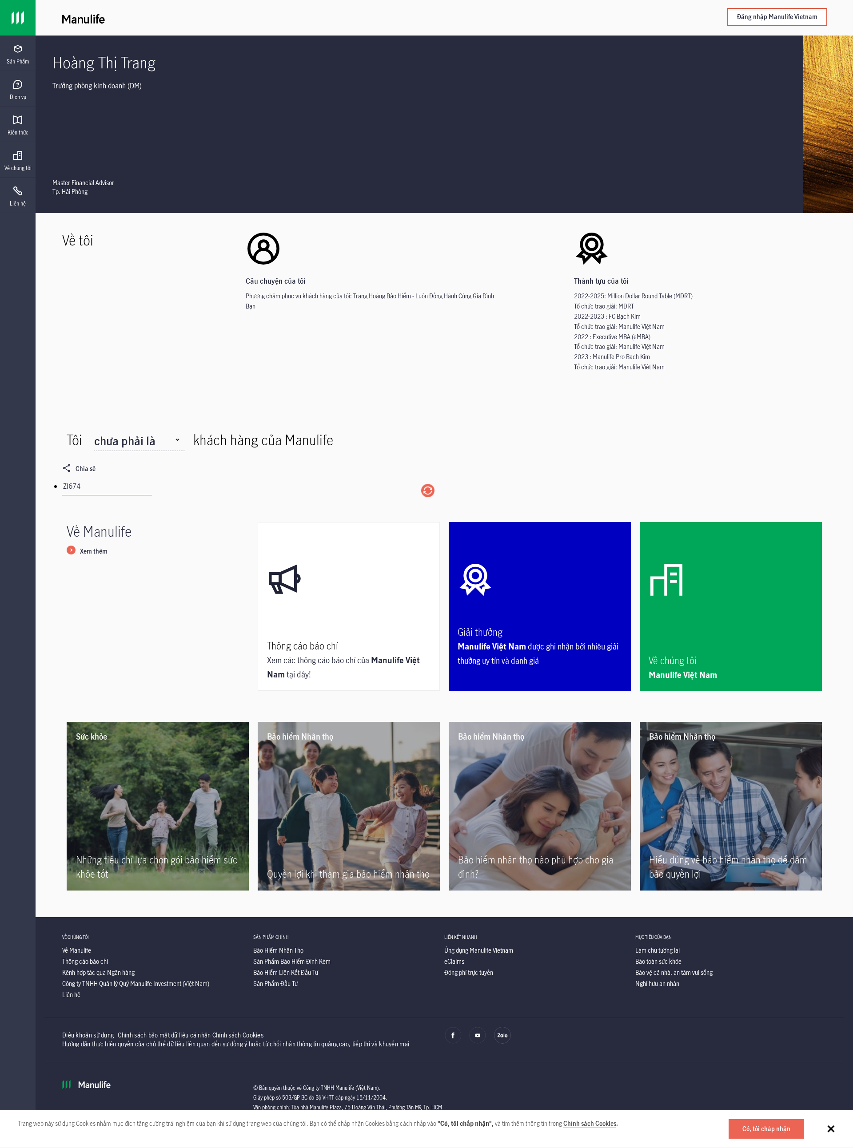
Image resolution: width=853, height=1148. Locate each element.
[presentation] (18, 53)
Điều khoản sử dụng (88, 1035)
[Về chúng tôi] (731, 606)
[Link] (18, 18)
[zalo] (502, 1041)
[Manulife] (253, 18)
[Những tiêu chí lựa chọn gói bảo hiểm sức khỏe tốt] (158, 806)
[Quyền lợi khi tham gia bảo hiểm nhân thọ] (349, 806)
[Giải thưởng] (540, 606)
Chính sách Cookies (589, 1123)
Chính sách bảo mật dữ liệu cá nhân (164, 1035)
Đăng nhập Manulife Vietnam (777, 16)
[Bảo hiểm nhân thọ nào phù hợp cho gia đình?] (540, 806)
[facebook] (453, 1041)
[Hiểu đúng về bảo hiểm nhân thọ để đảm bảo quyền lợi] (731, 806)
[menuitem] (18, 55)
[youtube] (477, 1041)
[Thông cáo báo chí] (349, 606)
